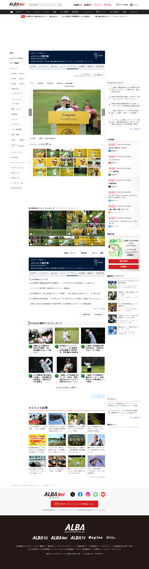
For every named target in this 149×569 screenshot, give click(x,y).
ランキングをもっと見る (66, 387)
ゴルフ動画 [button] (64, 12)
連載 (124, 12)
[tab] (32, 83)
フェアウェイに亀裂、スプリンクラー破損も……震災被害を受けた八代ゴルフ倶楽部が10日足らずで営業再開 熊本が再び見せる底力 (125, 122)
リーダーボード (16, 93)
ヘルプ (106, 549)
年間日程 (14, 114)
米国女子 (32, 485)
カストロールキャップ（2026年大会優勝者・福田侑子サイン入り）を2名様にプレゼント (123, 412)
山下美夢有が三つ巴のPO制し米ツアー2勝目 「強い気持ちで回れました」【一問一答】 (65, 293)
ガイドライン (106, 546)
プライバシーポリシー (65, 546)
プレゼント (134, 12)
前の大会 (87, 314)
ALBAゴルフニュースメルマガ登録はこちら (76, 504)
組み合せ (54, 66)
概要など (90, 66)
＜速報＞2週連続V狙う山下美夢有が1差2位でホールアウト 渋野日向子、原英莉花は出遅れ (125, 90)
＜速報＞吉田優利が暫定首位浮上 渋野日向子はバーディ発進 (95, 348)
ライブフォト (16, 124)
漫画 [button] (54, 12)
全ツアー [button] (19, 12)
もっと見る (134, 129)
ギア (28, 12)
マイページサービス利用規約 (63, 549)
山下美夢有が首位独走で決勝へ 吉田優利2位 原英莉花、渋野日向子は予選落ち (43, 378)
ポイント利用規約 (83, 549)
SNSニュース (100, 12)
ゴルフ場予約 (114, 12)
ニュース (14, 119)
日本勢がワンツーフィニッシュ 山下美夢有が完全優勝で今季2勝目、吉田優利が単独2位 (68, 349)
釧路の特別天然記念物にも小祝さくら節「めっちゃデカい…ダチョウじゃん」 (125, 98)
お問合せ (97, 549)
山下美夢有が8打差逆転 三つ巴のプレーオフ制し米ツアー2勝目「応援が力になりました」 (66, 299)
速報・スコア (16, 109)
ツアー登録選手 (16, 129)
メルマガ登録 (124, 5)
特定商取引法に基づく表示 (123, 546)
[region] (18, 127)
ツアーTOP (15, 104)
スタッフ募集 (38, 546)
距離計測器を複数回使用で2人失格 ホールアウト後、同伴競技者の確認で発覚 (125, 105)
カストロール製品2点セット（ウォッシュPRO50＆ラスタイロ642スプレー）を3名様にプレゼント (123, 405)
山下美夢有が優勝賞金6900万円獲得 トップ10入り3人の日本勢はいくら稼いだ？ (62, 283)
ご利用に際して (81, 546)
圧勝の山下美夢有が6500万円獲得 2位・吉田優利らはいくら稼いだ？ (42, 349)
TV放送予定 (100, 66)
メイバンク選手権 (42, 485)
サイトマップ (116, 549)
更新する (100, 75)
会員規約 (93, 546)
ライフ (46, 12)
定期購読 (123, 266)
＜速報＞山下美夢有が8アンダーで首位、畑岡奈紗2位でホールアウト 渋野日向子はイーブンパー (69, 379)
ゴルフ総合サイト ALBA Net (19, 485)
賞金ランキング (69, 253)
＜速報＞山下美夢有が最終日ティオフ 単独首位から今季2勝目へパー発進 (95, 378)
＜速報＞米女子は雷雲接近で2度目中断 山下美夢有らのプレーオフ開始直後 (60, 304)
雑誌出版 (75, 12)
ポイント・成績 (97, 253)
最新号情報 (124, 261)
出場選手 (82, 66)
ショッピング (87, 12)
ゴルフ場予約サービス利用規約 (39, 549)
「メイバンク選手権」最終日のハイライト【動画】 (49, 288)
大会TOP (33, 66)
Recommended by (95, 477)
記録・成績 (15, 134)
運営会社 (51, 546)
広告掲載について (22, 546)
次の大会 (98, 314)
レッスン (37, 12)
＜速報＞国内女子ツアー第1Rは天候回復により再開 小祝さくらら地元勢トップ (125, 113)
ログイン (136, 5)
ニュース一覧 (98, 309)
